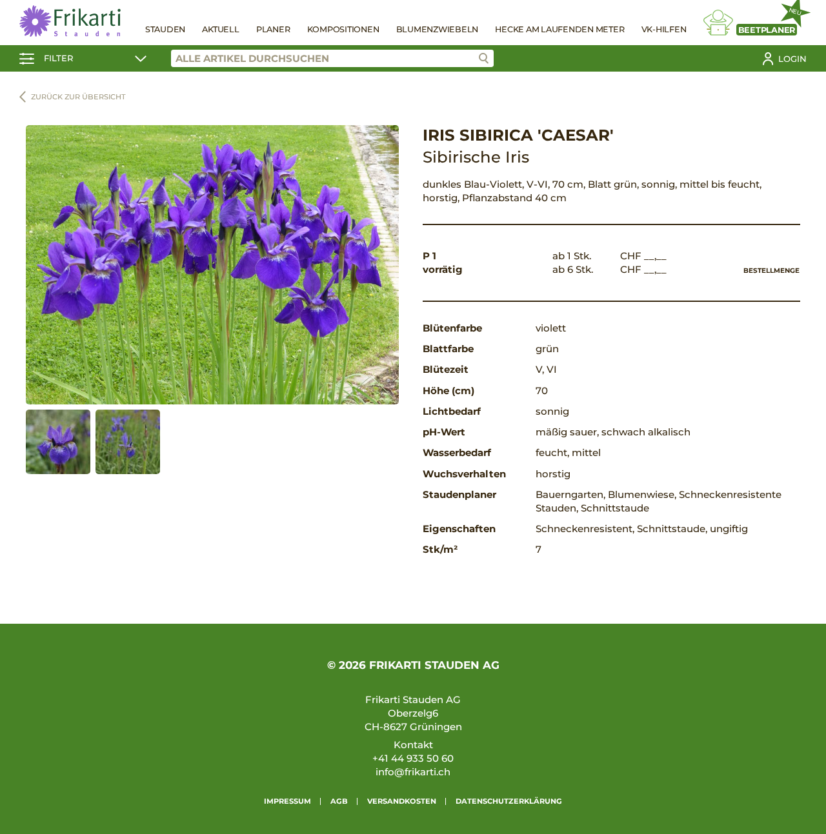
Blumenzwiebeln (437, 29)
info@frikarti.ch (413, 772)
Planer (273, 29)
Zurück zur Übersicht (78, 96)
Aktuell (220, 29)
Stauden (165, 29)
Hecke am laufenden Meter (559, 29)
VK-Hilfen (664, 29)
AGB (339, 801)
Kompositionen (343, 29)
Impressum (287, 801)
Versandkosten (401, 801)
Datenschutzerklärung (509, 801)
